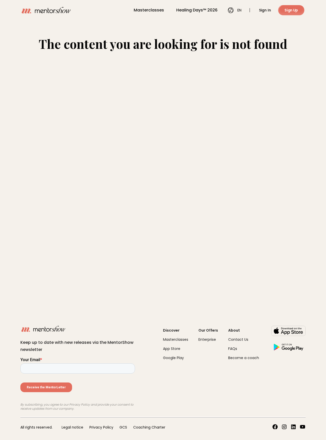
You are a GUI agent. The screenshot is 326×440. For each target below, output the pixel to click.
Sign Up (291, 10)
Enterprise (207, 339)
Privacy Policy (101, 427)
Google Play (173, 357)
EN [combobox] (239, 10)
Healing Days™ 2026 (197, 10)
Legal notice (72, 427)
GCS (123, 427)
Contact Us (238, 339)
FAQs (232, 348)
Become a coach (243, 357)
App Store (171, 348)
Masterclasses (149, 10)
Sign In (265, 10)
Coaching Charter (149, 427)
